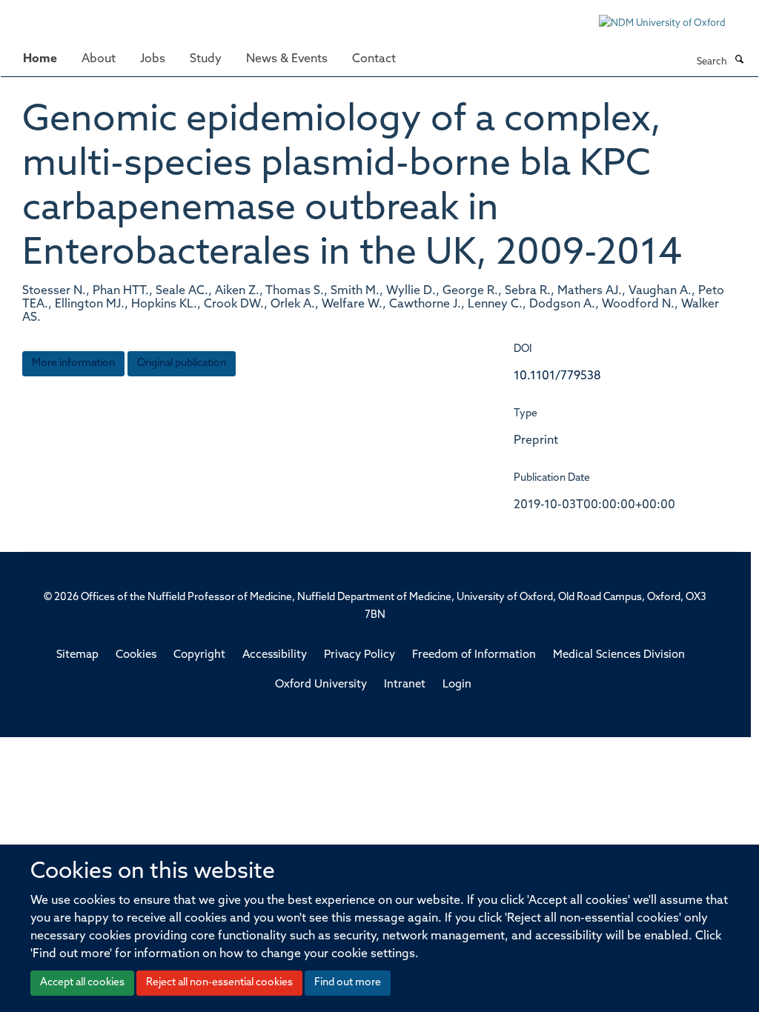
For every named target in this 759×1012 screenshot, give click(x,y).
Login (457, 684)
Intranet (404, 684)
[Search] (739, 61)
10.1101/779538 (557, 376)
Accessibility (274, 655)
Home (40, 59)
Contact (374, 59)
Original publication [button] (181, 363)
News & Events (287, 59)
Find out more (347, 982)
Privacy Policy (359, 655)
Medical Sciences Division (619, 655)
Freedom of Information (474, 655)
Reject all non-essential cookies (219, 982)
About (99, 59)
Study (206, 59)
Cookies (136, 655)
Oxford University (321, 684)
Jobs (152, 59)
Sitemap (77, 655)
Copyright (199, 655)
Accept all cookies (82, 982)
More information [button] (73, 363)
